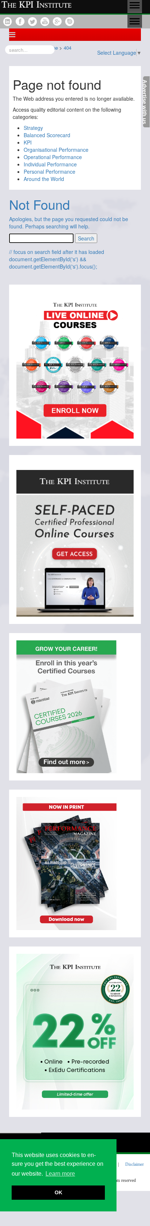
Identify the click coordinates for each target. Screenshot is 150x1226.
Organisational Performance (56, 149)
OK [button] (58, 1192)
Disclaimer (134, 1164)
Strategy (33, 127)
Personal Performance (49, 171)
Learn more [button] (60, 1174)
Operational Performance (53, 157)
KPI (28, 142)
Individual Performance (50, 164)
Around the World (44, 178)
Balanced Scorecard (47, 135)
